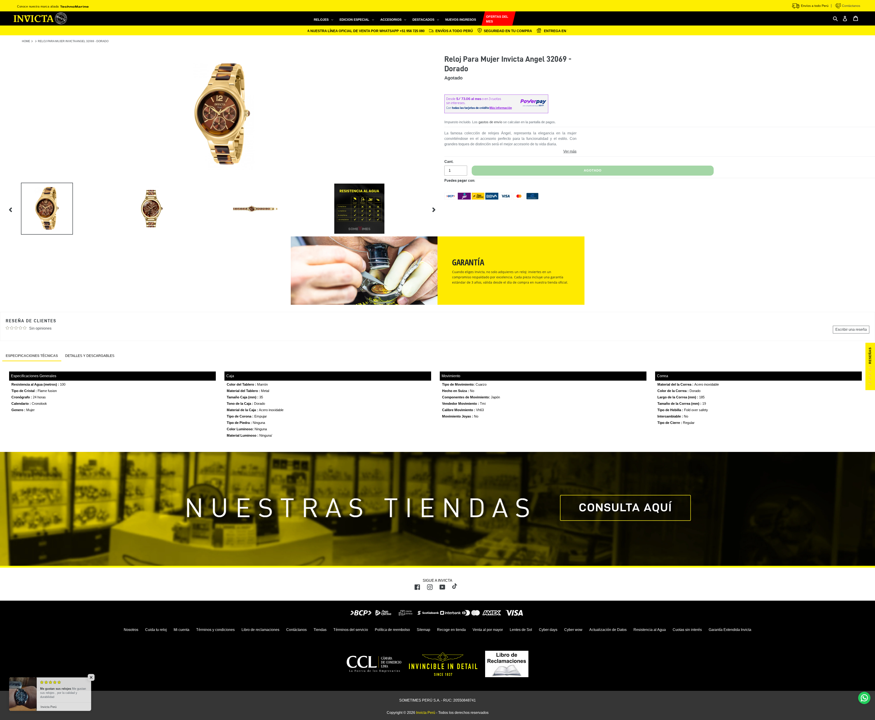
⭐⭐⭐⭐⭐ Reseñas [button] (870, 366)
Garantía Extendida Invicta (730, 630)
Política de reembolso (392, 630)
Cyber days (548, 630)
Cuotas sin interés (687, 630)
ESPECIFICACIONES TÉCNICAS (32, 356)
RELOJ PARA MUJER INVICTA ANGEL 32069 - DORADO (73, 41)
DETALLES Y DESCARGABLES (89, 356)
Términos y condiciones (215, 630)
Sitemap (423, 630)
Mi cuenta (181, 630)
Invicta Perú (425, 713)
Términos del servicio (350, 630)
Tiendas (320, 630)
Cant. (448, 162)
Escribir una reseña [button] (851, 329)
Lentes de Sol (521, 630)
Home (26, 41)
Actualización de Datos (608, 630)
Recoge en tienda (451, 630)
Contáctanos (850, 6)
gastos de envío (490, 122)
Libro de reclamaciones (260, 630)
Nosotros (131, 630)
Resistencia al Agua (649, 630)
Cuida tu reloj (156, 630)
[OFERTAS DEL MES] (481, 19)
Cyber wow (573, 630)
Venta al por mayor (488, 630)
